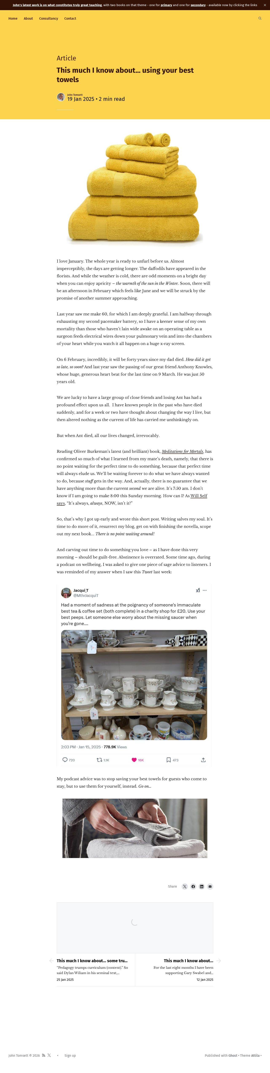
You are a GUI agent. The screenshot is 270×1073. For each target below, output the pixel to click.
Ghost (232, 1056)
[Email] (210, 886)
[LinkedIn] (201, 886)
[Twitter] (185, 886)
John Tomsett (75, 94)
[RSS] (43, 1056)
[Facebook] (193, 886)
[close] (265, 5)
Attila (255, 1056)
